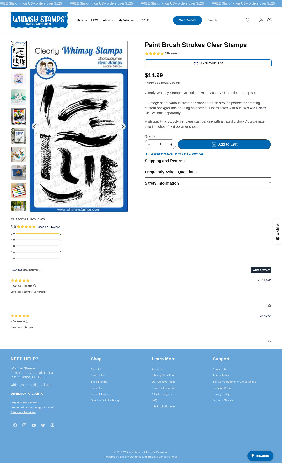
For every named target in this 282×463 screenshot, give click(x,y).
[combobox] (229, 20)
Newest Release (100, 375)
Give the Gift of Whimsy (105, 400)
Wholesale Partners (164, 406)
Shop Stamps (99, 381)
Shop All (96, 369)
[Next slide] (122, 126)
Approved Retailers (23, 411)
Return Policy (221, 375)
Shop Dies (97, 387)
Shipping (149, 82)
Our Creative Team (163, 381)
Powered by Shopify (117, 456)
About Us (157, 369)
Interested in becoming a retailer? (33, 407)
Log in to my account (25, 402)
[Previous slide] (35, 126)
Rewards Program (163, 387)
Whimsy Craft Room (164, 375)
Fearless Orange (167, 456)
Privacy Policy (221, 393)
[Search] (248, 20)
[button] (81, 20)
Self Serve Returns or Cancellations (234, 381)
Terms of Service (223, 400)
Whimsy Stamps (133, 452)
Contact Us (219, 369)
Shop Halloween (100, 393)
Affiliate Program (162, 393)
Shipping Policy (222, 387)
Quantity (150, 136)
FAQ (154, 400)
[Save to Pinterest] (122, 46)
